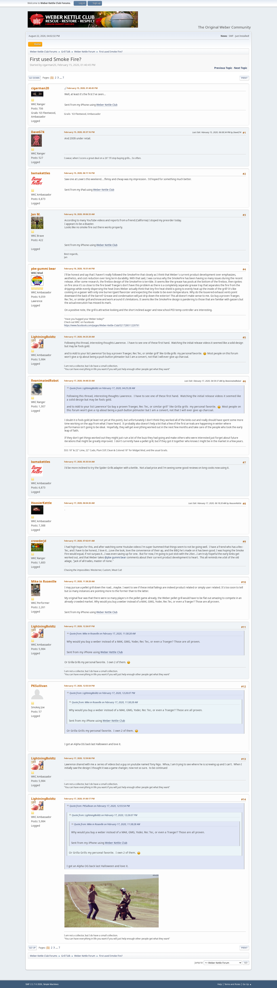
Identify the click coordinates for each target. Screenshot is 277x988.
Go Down (34, 77)
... (61, 77)
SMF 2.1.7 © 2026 (33, 984)
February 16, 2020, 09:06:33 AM (79, 214)
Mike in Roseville (43, 581)
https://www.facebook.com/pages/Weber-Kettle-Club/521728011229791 (101, 325)
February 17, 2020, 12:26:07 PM (79, 626)
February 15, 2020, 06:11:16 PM (79, 173)
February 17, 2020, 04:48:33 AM (79, 380)
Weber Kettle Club (106, 104)
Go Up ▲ (247, 984)
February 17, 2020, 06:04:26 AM (79, 503)
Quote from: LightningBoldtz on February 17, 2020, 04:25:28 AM (102, 388)
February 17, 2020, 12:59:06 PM (79, 758)
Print (244, 77)
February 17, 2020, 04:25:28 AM (79, 336)
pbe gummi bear (43, 269)
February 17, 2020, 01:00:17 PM (79, 798)
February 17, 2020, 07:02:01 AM (79, 540)
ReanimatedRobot (45, 380)
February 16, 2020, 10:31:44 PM (79, 268)
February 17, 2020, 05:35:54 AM (79, 461)
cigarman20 (40, 88)
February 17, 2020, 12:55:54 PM (79, 685)
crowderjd (38, 541)
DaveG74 (37, 132)
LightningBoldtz (43, 337)
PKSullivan (39, 686)
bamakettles (40, 173)
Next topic (240, 68)
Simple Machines (51, 984)
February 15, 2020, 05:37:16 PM (79, 132)
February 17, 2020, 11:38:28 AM (79, 581)
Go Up (32, 947)
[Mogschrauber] (32, 244)
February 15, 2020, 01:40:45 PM (82, 88)
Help (219, 984)
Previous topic (223, 68)
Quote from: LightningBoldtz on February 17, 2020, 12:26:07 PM (102, 693)
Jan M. (36, 214)
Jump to (199, 962)
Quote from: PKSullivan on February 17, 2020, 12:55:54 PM (100, 806)
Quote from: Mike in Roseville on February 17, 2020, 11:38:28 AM (102, 633)
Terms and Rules (232, 984)
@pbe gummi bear (115, 557)
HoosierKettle (41, 503)
